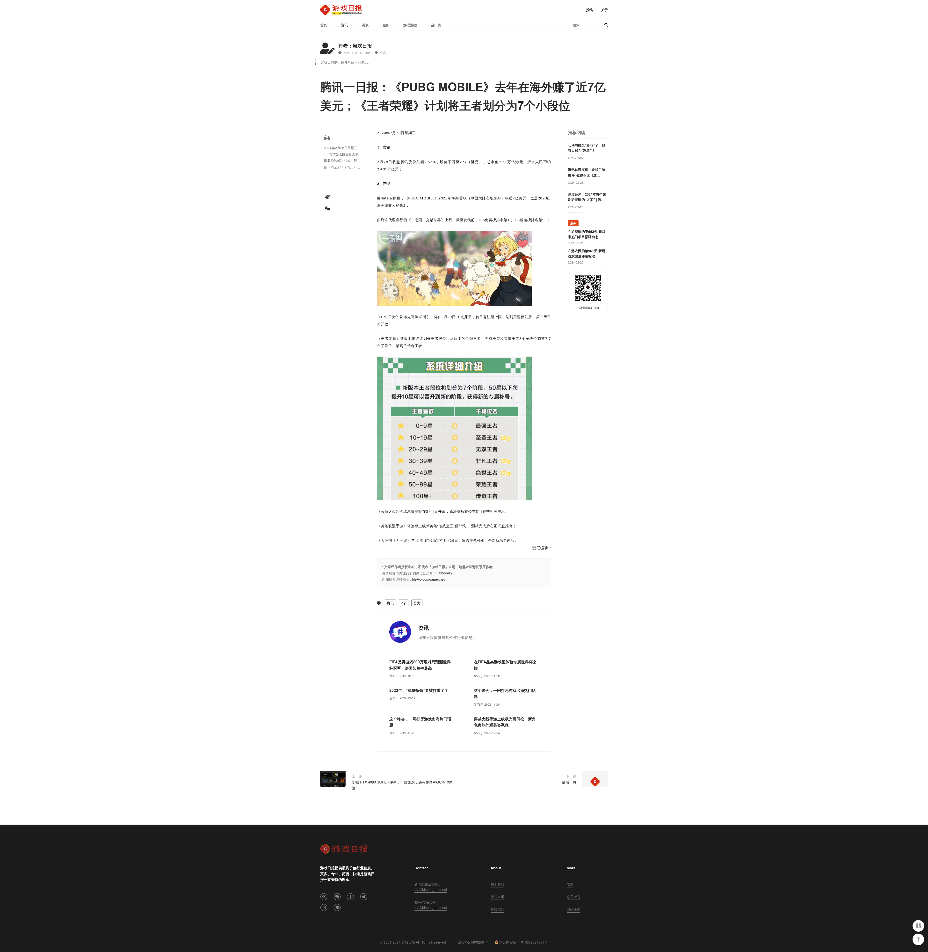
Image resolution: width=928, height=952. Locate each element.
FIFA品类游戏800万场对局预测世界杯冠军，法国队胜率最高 (420, 665)
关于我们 (497, 884)
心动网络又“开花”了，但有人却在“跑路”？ (586, 148)
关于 (604, 9)
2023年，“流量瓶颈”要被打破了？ (418, 690)
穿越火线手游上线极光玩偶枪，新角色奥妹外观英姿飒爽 (505, 722)
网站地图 (573, 909)
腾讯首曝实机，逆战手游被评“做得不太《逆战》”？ (586, 172)
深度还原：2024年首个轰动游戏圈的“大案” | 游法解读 (587, 197)
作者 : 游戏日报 (355, 45)
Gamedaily (444, 573)
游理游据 (410, 24)
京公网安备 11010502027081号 (523, 942)
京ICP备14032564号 (473, 942)
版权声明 (497, 896)
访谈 (365, 24)
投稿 (589, 9)
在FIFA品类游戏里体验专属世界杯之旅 (505, 665)
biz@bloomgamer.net (428, 579)
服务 (386, 24)
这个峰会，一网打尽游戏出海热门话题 (505, 693)
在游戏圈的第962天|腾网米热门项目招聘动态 (586, 234)
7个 (403, 602)
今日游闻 (573, 896)
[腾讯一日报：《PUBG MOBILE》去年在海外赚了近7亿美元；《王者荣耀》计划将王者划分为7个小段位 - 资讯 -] (341, 10)
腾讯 (390, 602)
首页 (323, 24)
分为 (416, 602)
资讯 (344, 24)
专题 (570, 884)
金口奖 (436, 24)
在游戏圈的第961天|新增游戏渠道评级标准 (586, 253)
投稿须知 (497, 909)
